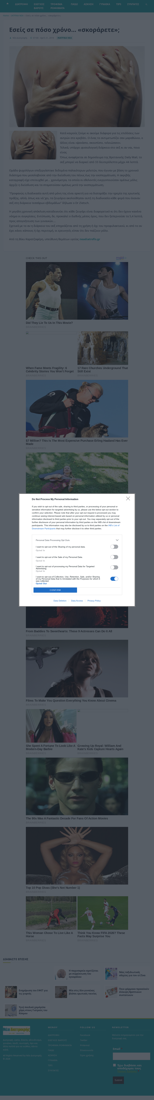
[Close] (129, 499)
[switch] (114, 547)
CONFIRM (55, 590)
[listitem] (77, 540)
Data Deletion (60, 600)
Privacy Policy (94, 600)
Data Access (77, 600)
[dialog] (77, 550)
